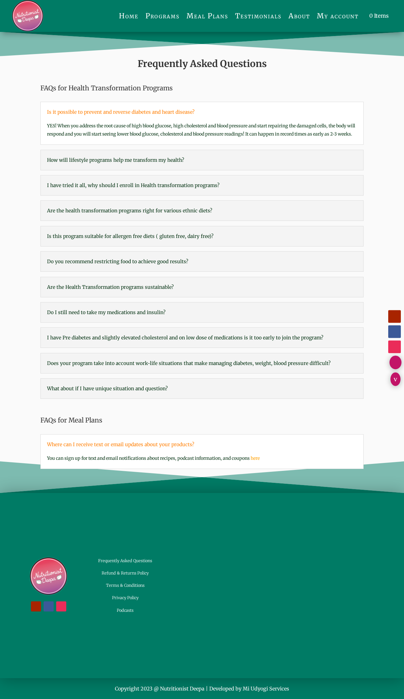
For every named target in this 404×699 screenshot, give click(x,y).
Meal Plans (207, 15)
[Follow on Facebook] (394, 331)
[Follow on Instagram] (394, 346)
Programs (163, 15)
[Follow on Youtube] (394, 316)
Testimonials (258, 15)
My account (338, 15)
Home (129, 15)
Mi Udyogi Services (266, 688)
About (299, 15)
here (255, 458)
